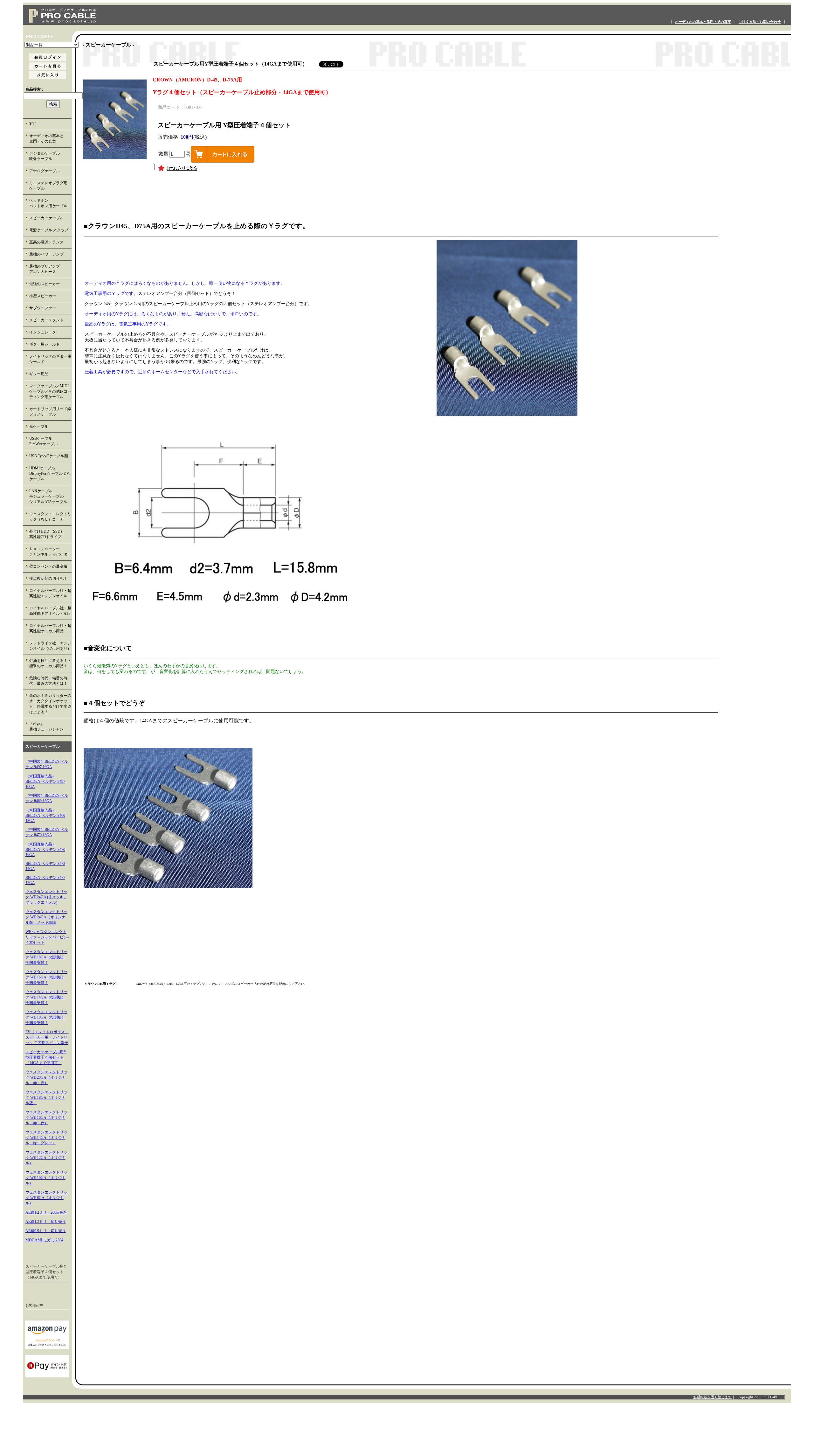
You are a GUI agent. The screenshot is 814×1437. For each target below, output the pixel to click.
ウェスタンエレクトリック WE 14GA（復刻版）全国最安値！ (46, 997)
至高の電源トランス (46, 242)
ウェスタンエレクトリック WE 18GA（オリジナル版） (46, 1097)
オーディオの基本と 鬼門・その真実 (50, 139)
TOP (33, 124)
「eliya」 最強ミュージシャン (50, 727)
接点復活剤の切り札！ (48, 578)
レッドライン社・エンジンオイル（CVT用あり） (50, 646)
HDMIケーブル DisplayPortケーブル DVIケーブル (50, 473)
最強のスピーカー (44, 284)
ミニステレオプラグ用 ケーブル (48, 186)
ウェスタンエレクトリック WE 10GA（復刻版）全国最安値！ (46, 1017)
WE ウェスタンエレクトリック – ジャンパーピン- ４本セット (47, 937)
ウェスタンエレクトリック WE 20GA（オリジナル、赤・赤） (46, 1077)
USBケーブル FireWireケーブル (48, 441)
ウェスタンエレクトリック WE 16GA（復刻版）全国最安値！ (46, 977)
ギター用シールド (44, 344)
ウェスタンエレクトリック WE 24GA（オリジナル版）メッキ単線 (46, 917)
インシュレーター (44, 332)
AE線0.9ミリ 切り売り (45, 1231)
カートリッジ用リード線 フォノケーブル (50, 412)
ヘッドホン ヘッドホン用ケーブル (50, 203)
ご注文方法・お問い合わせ (760, 22)
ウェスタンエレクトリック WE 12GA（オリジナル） (46, 1157)
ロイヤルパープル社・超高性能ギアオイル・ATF (50, 611)
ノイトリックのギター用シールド (50, 359)
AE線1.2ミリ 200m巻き (46, 1212)
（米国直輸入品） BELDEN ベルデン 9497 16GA (45, 781)
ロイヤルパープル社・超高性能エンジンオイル (50, 593)
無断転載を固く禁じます (712, 1397)
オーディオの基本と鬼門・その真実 (703, 22)
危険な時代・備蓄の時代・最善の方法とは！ (48, 681)
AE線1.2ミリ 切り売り (45, 1221)
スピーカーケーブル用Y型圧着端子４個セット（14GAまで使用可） (45, 1057)
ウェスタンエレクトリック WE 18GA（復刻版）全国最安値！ (46, 957)
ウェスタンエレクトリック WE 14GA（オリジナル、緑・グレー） (46, 1137)
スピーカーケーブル (46, 218)
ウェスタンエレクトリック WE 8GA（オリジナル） (46, 1197)
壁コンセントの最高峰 (48, 566)
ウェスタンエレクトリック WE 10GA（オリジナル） (46, 1177)
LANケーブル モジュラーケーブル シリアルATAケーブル (50, 496)
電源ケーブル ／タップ (48, 230)
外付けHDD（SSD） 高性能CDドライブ (50, 534)
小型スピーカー (42, 296)
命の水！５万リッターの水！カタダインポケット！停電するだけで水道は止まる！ (50, 703)
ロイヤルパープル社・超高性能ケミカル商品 (50, 628)
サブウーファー (42, 308)
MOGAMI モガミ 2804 (44, 1240)
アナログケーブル (44, 171)
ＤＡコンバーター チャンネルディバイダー (50, 552)
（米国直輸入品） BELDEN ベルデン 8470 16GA (45, 849)
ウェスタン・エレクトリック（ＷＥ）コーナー (50, 517)
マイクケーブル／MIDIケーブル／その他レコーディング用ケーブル (50, 391)
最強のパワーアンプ (46, 254)
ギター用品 (38, 374)
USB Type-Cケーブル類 (48, 456)
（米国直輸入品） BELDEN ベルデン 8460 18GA (45, 815)
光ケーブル (38, 426)
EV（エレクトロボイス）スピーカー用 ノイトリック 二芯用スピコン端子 (47, 1037)
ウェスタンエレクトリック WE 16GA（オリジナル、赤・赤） (46, 1117)
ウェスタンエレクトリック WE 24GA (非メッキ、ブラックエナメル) (46, 897)
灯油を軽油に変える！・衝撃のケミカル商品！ (50, 663)
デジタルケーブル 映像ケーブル (50, 156)
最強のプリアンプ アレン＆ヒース (50, 269)
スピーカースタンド (46, 320)
